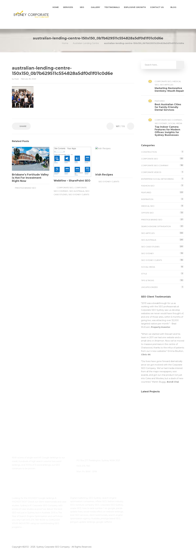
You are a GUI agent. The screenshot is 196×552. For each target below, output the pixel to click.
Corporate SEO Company (168, 120)
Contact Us (157, 7)
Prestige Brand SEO (25, 188)
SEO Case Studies (150, 246)
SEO (82, 7)
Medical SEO (147, 206)
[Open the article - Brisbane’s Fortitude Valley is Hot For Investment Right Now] (21, 159)
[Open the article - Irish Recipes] (104, 159)
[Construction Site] (147, 403)
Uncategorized (149, 287)
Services (68, 7)
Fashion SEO (148, 186)
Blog (173, 7)
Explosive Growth (135, 7)
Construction (149, 152)
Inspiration (147, 199)
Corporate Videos (151, 172)
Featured (160, 101)
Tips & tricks (147, 280)
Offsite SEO (147, 213)
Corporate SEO (65, 187)
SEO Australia (76, 191)
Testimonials (112, 7)
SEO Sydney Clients (78, 194)
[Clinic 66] (147, 417)
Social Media (175, 123)
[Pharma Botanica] (176, 417)
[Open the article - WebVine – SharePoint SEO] (63, 162)
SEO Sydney (161, 123)
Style (144, 273)
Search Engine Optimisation (156, 226)
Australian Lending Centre (86, 43)
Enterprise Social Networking (157, 179)
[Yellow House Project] (176, 403)
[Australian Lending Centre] (161, 403)
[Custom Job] (161, 417)
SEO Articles (166, 84)
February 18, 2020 (28, 79)
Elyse (16, 79)
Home (56, 7)
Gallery (95, 7)
